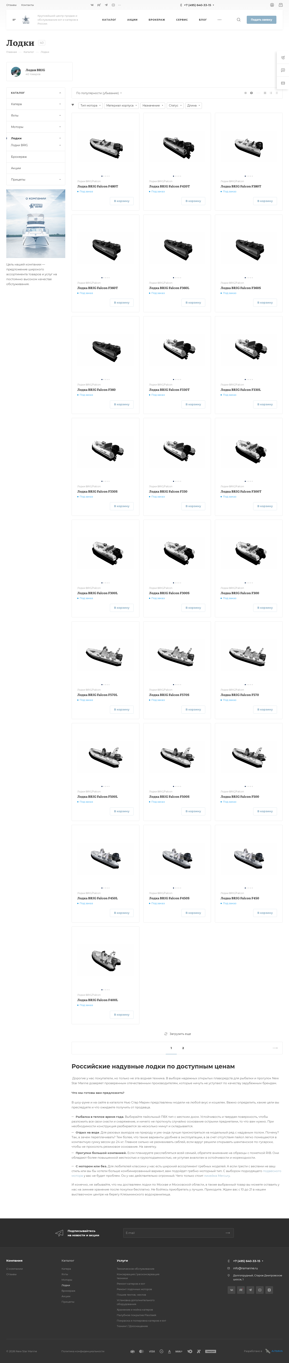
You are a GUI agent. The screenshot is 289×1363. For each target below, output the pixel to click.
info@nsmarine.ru (245, 1268)
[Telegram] (106, 5)
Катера (16, 104)
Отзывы (11, 1274)
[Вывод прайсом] (277, 93)
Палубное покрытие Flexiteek (136, 1315)
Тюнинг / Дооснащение (132, 1326)
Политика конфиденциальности (82, 1351)
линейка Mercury (217, 1176)
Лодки (16, 138)
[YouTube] (113, 5)
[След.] (273, 1048)
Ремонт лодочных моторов (134, 1289)
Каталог (68, 1260)
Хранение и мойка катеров (135, 1309)
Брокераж (19, 157)
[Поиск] (238, 20)
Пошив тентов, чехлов (131, 1294)
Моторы (17, 127)
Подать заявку (261, 19)
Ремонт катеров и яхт (131, 1283)
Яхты (14, 115)
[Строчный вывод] (271, 93)
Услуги (122, 1260)
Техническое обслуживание (135, 1268)
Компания (14, 1260)
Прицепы (18, 179)
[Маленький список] (246, 93)
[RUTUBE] (99, 5)
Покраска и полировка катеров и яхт (141, 1320)
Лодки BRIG (35, 69)
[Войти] (272, 5)
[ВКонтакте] (92, 5)
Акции (16, 168)
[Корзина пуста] (281, 5)
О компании (14, 1268)
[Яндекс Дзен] (269, 1290)
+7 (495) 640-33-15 (197, 5)
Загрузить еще (180, 1034)
